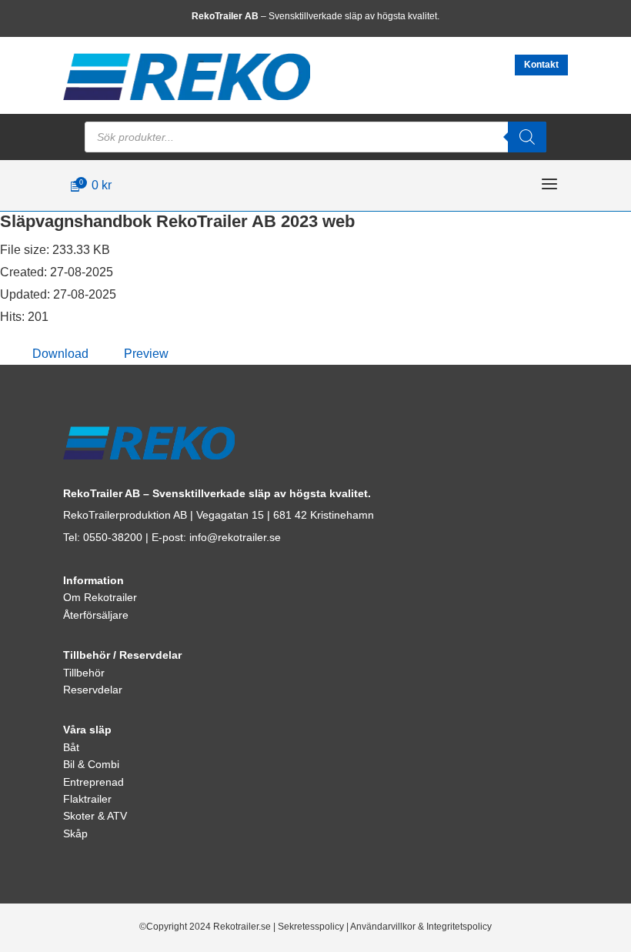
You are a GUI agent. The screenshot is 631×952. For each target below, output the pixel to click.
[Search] (527, 137)
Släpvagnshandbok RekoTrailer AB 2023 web (177, 221)
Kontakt (541, 64)
